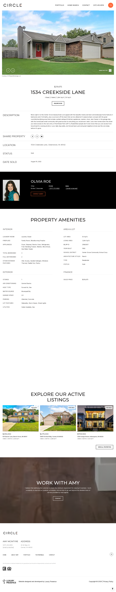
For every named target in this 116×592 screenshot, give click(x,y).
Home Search (73, 5)
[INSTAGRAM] (111, 554)
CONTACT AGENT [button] (38, 194)
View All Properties (104, 447)
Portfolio (59, 5)
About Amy (14, 555)
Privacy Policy (108, 581)
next (13, 70)
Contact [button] (58, 498)
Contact (52, 555)
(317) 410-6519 (98, 5)
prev (8, 70)
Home (4, 555)
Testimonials (39, 555)
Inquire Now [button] (58, 103)
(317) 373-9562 (55, 188)
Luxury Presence (50, 581)
